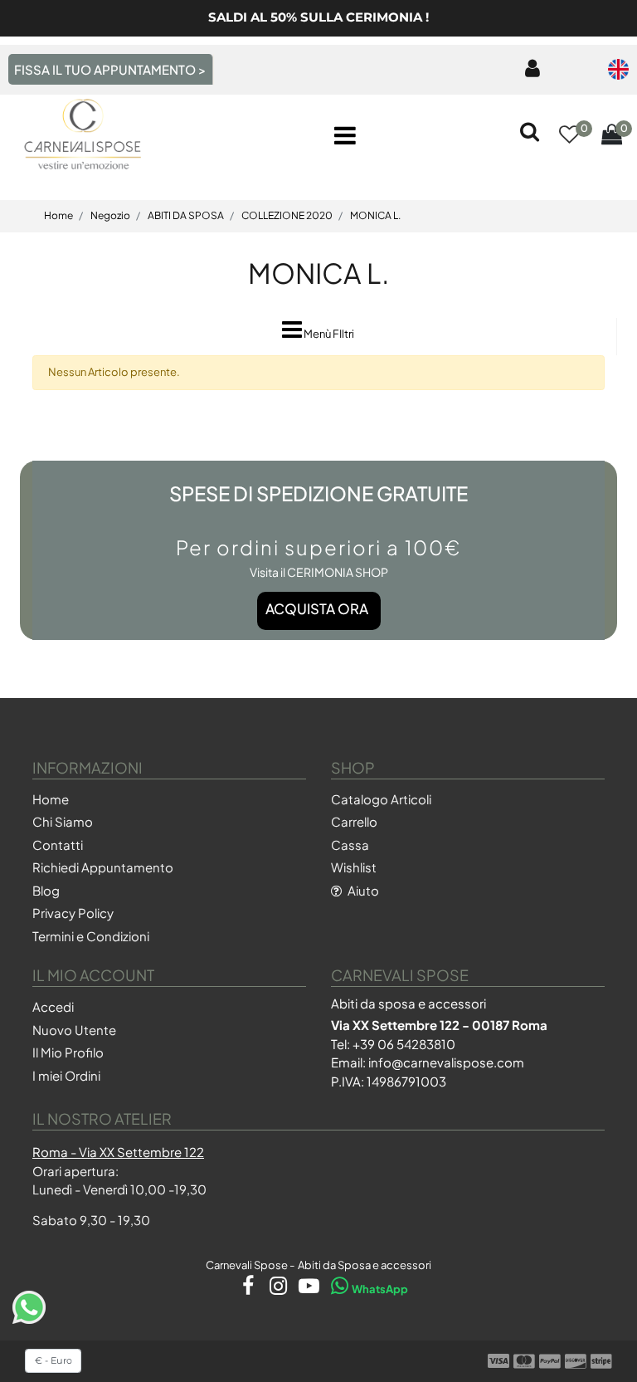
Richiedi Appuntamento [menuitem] (102, 867)
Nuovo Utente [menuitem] (74, 1030)
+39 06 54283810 (404, 1044)
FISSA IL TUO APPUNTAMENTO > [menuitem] (110, 69)
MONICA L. (318, 273)
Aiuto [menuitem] (362, 890)
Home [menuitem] (50, 799)
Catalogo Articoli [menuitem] (381, 799)
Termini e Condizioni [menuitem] (90, 936)
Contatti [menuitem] (57, 844)
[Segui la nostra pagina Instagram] (275, 1289)
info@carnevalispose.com (446, 1062)
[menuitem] (529, 69)
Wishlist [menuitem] (354, 867)
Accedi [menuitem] (53, 1006)
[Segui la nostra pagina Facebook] (244, 1289)
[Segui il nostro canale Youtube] (305, 1289)
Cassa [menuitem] (350, 844)
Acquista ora (316, 609)
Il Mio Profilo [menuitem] (68, 1052)
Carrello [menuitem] (354, 821)
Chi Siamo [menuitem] (62, 821)
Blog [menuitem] (46, 890)
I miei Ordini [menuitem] (66, 1075)
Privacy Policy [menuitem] (73, 913)
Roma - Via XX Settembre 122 (118, 1152)
